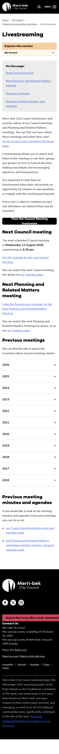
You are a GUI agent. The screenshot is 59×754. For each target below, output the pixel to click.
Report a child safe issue (32, 656)
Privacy (46, 665)
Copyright (21, 665)
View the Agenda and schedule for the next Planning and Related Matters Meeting (27, 309)
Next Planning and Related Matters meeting (28, 83)
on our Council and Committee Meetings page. (28, 143)
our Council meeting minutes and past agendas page (30, 530)
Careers (5, 668)
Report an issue (10, 656)
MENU (47, 7)
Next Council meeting (20, 73)
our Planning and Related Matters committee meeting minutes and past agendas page (30, 545)
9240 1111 (21, 650)
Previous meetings (18, 93)
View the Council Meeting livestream (29, 221)
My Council (17, 20)
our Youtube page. (32, 274)
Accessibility (7, 665)
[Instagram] (21, 602)
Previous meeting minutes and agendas (25, 104)
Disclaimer (34, 665)
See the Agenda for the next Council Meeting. (25, 260)
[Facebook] (5, 602)
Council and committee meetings (19, 24)
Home (5, 20)
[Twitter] (13, 602)
